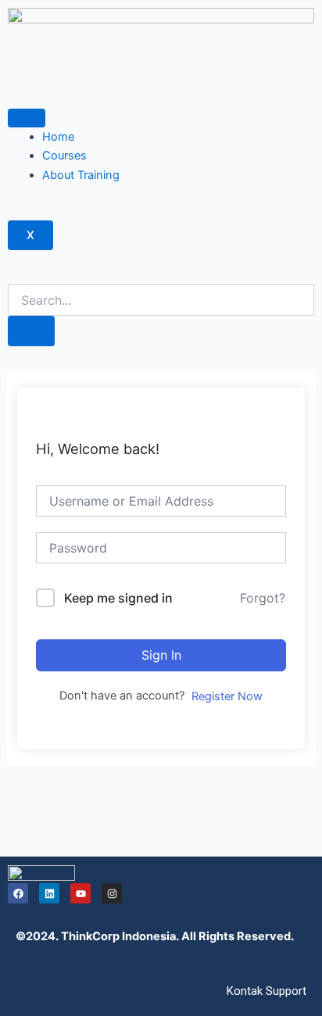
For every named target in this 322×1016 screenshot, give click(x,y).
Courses (64, 155)
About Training (81, 175)
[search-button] (31, 331)
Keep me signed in (118, 598)
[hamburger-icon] (26, 118)
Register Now (227, 696)
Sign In (161, 655)
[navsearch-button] (12, 275)
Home (58, 137)
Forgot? (262, 598)
